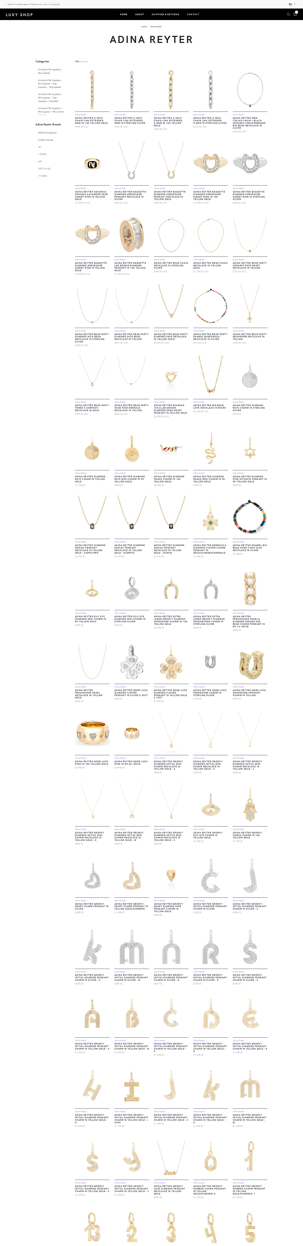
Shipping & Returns (165, 14)
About (139, 14)
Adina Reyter (156, 26)
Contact (193, 14)
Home (124, 14)
